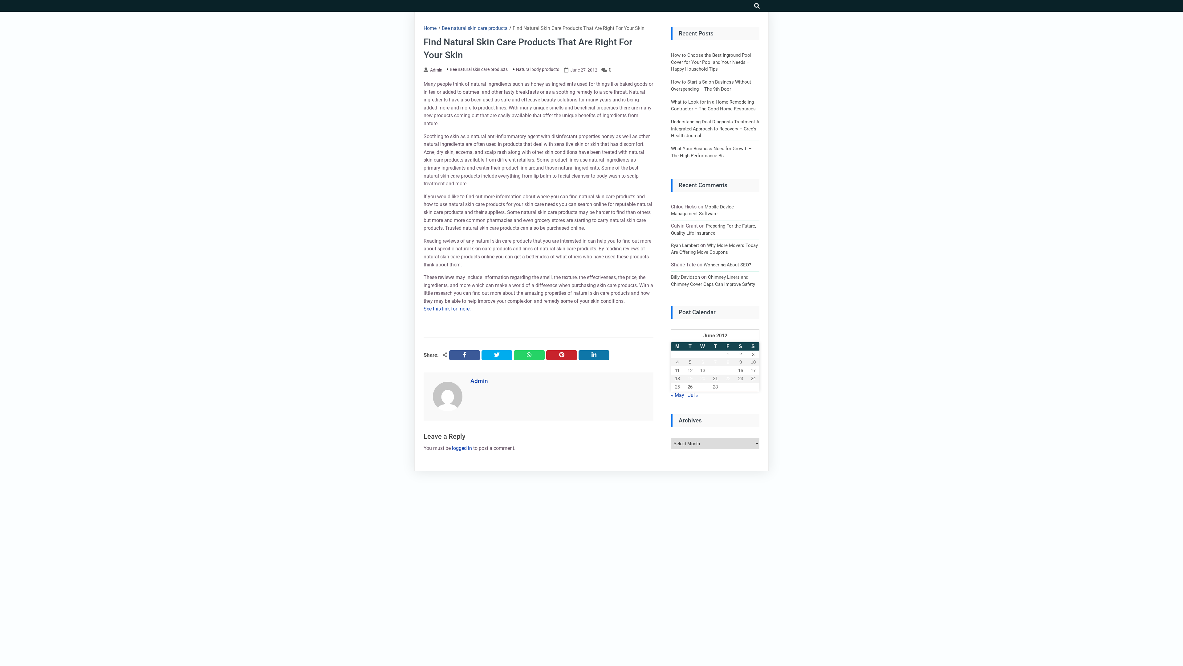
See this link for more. (447, 309)
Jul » (693, 395)
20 (702, 378)
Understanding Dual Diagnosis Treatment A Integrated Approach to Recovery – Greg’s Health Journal (715, 128)
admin (436, 70)
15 (728, 370)
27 (702, 386)
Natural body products (537, 69)
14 (715, 370)
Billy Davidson (685, 277)
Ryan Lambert (685, 245)
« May (677, 395)
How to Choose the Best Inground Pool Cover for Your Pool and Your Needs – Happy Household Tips (711, 62)
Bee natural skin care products (479, 69)
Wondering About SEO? (727, 265)
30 (740, 386)
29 (728, 386)
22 (728, 378)
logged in (462, 448)
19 (690, 378)
